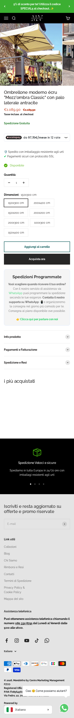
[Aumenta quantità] (24, 183)
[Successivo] (69, 6)
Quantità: (10, 174)
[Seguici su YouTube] (26, 640)
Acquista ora (37, 259)
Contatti (9, 574)
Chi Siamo (10, 560)
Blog (7, 553)
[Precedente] (4, 6)
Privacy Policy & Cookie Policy (14, 590)
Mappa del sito (13, 598)
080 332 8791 (23, 623)
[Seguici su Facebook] (6, 640)
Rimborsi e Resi (14, 567)
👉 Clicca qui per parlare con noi (37, 319)
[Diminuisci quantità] (9, 183)
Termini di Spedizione (17, 580)
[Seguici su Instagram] (16, 640)
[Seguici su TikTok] (36, 640)
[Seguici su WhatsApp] (47, 640)
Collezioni (10, 546)
